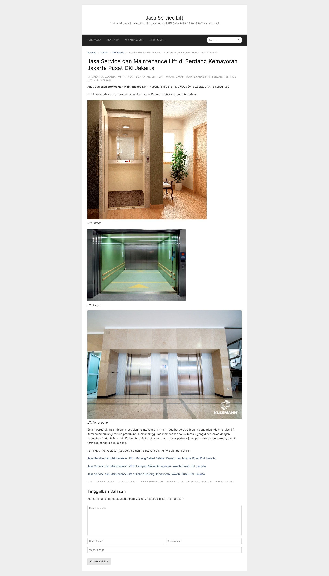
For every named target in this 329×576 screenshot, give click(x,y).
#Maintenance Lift (200, 481)
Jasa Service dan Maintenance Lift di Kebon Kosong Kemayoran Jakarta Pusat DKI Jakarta (146, 474)
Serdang (218, 76)
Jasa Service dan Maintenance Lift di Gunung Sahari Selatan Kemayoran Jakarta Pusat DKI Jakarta (151, 458)
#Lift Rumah (175, 481)
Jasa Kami (156, 40)
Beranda (91, 52)
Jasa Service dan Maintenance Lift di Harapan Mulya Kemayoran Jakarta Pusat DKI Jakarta (146, 466)
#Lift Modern (127, 481)
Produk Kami (133, 40)
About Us (113, 40)
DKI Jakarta (118, 52)
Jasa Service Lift (164, 18)
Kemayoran (142, 76)
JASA (129, 76)
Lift (154, 76)
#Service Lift (225, 481)
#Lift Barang (105, 481)
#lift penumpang (151, 481)
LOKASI (104, 52)
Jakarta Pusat (115, 76)
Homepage (94, 40)
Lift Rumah (166, 76)
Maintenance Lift (198, 76)
